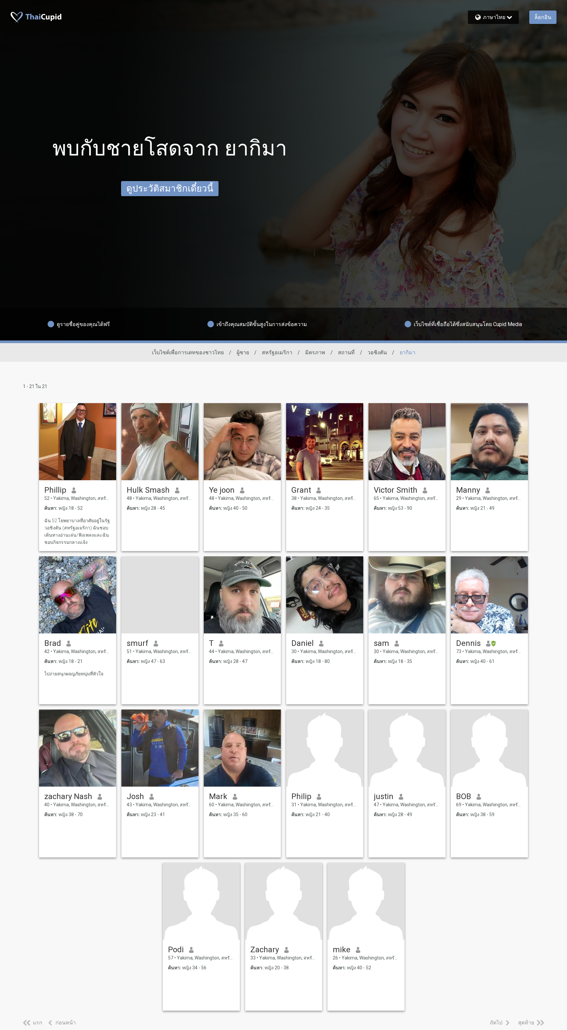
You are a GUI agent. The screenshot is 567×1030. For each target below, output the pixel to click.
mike (341, 949)
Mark (218, 796)
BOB (463, 796)
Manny (468, 490)
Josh (135, 796)
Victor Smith (395, 490)
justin (383, 796)
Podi (176, 949)
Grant (301, 490)
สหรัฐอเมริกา (277, 352)
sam (381, 643)
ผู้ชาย (243, 352)
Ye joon (222, 490)
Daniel (302, 643)
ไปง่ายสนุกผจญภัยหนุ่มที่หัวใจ (73, 673)
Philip (301, 796)
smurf (137, 643)
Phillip (55, 490)
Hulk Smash (148, 490)
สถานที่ (346, 352)
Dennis (468, 643)
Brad (52, 643)
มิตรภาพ (315, 352)
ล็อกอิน (543, 17)
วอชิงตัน (377, 352)
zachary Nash (68, 796)
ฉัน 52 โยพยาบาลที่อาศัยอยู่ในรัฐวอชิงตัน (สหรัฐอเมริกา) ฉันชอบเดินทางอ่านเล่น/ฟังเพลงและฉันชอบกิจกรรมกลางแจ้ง (77, 531)
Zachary (264, 949)
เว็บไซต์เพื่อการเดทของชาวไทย (188, 352)
